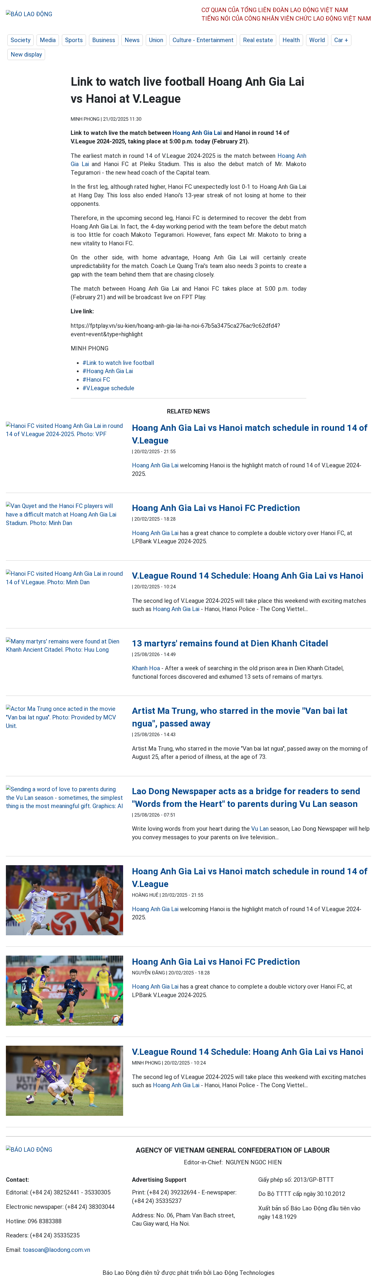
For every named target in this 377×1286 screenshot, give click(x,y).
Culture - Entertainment (203, 40)
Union (156, 40)
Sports (74, 40)
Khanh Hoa (146, 668)
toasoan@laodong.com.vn (56, 1249)
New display (26, 54)
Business (103, 40)
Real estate (258, 40)
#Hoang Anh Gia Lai (107, 371)
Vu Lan (260, 828)
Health (291, 40)
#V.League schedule (108, 388)
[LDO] (64, 430)
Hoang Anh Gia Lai (197, 132)
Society (20, 40)
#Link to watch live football (118, 362)
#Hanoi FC (96, 379)
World (317, 40)
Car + (341, 40)
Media (48, 40)
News (132, 40)
